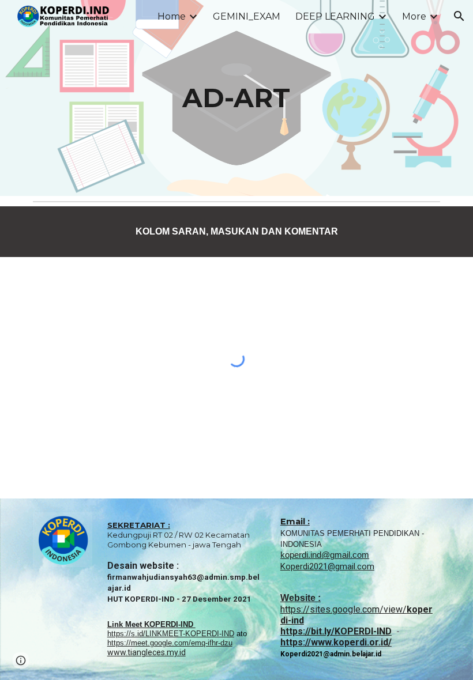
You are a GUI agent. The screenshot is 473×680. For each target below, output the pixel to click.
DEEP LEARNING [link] (335, 16)
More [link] (414, 16)
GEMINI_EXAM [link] (246, 16)
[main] (237, 98)
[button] (459, 16)
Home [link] (171, 16)
